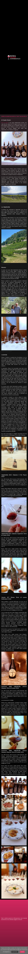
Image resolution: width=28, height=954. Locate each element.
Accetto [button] (22, 951)
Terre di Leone (4, 122)
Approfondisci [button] (14, 951)
